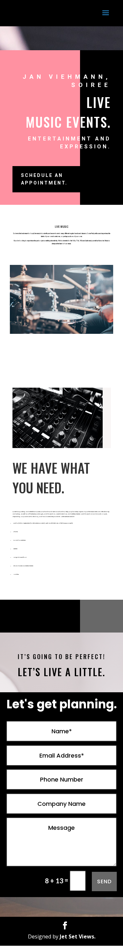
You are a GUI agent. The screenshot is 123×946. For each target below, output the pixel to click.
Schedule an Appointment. (44, 179)
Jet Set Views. (77, 936)
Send (104, 881)
